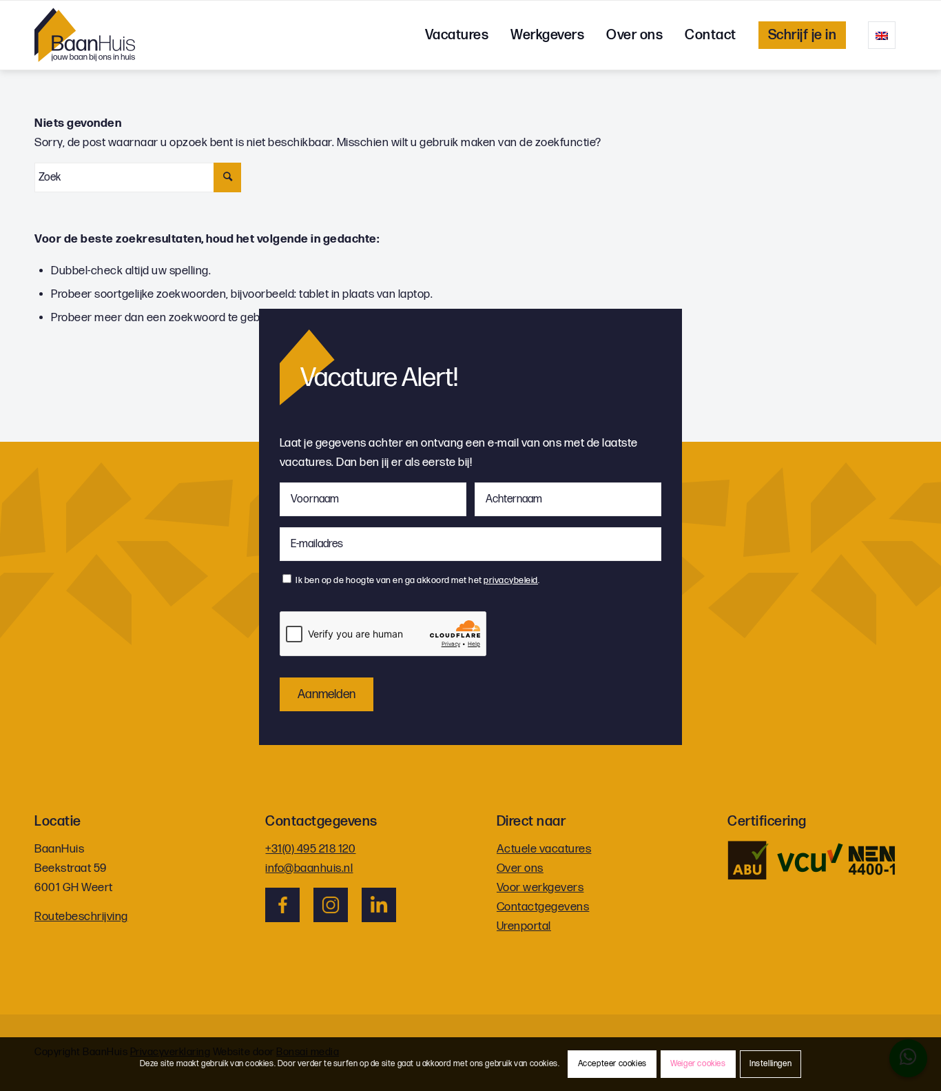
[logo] (84, 35)
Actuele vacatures (544, 849)
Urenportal (524, 926)
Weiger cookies (697, 1064)
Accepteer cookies (612, 1064)
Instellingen (770, 1064)
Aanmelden (326, 694)
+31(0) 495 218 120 (310, 849)
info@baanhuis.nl (309, 868)
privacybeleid (511, 580)
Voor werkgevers (540, 888)
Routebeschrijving (81, 917)
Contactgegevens (543, 907)
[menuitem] (457, 35)
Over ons (520, 868)
